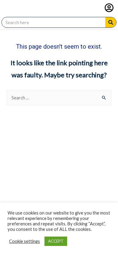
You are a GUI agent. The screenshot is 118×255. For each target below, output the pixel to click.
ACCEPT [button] (56, 241)
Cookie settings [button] (24, 241)
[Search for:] (59, 97)
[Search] (110, 22)
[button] (109, 8)
